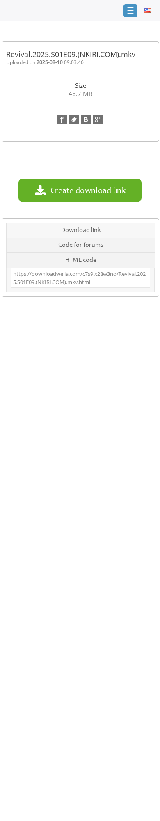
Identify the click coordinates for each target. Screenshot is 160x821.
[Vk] (86, 119)
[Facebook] (62, 119)
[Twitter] (74, 119)
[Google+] (98, 119)
